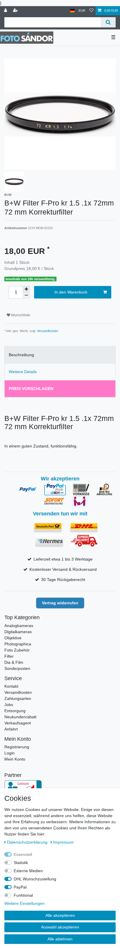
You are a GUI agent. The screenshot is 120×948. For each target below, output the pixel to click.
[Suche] (108, 22)
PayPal (20, 887)
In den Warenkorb (70, 292)
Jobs (8, 704)
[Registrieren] (16, 10)
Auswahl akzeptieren (60, 927)
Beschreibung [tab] (21, 354)
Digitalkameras (18, 631)
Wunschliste (20, 315)
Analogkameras (18, 625)
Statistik (21, 862)
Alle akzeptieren (60, 915)
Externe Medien (28, 870)
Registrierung (16, 747)
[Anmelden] (6, 10)
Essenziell (23, 854)
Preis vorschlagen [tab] (31, 388)
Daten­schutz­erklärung (28, 842)
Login (9, 753)
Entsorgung (15, 710)
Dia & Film (13, 662)
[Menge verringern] (26, 295)
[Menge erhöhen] (26, 289)
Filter (9, 656)
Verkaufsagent (17, 723)
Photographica (17, 644)
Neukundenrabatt (20, 716)
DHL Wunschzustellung (35, 879)
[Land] (72, 10)
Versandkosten (47, 331)
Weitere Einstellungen (24, 903)
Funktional (23, 895)
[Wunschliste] (91, 10)
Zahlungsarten (17, 698)
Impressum (63, 842)
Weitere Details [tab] (23, 371)
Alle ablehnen (60, 939)
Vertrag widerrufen (60, 603)
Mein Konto (14, 759)
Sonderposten (17, 668)
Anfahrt (11, 729)
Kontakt (11, 686)
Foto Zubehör (17, 650)
